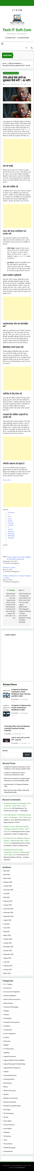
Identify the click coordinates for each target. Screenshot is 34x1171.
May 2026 (7, 871)
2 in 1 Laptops (8, 984)
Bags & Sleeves (8, 1003)
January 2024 (8, 943)
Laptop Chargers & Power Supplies (14, 1060)
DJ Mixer (6, 1037)
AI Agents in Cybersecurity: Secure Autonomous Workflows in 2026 (21, 708)
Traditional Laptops (9, 1147)
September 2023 (9, 954)
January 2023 (8, 969)
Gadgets (6, 1045)
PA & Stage (7, 1109)
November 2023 (8, 947)
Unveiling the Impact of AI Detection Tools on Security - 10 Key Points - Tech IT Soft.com (17, 805)
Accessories (7, 988)
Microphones (8, 1083)
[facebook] (13, 10)
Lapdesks (7, 1052)
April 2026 (7, 874)
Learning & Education (10, 1075)
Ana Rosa (7, 84)
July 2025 (6, 893)
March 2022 (7, 973)
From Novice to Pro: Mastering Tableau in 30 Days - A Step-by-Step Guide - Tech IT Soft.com (17, 840)
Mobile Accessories (10, 1090)
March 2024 (7, 935)
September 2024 (9, 916)
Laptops (6, 1071)
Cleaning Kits (8, 1018)
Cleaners (6, 1014)
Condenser (7, 1026)
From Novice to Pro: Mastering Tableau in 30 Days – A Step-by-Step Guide (16, 857)
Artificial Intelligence (11, 73)
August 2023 (7, 958)
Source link (7, 480)
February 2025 (8, 901)
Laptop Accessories (10, 1056)
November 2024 (8, 912)
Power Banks (8, 1121)
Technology (7, 1136)
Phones (6, 1117)
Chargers (6, 1011)
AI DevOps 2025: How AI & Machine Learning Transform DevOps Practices (17, 728)
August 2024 (7, 920)
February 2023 (8, 966)
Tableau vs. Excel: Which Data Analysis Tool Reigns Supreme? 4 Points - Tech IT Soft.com (16, 829)
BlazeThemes (21, 1167)
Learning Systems (9, 1079)
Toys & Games (8, 1144)
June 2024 (7, 928)
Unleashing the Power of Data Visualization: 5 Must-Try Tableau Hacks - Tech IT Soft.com (17, 852)
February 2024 (8, 939)
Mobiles (6, 1094)
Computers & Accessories (12, 1022)
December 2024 (8, 909)
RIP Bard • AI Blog (9, 567)
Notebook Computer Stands (12, 1106)
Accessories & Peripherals (12, 992)
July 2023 (6, 962)
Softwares (7, 1132)
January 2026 (8, 886)
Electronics (7, 1041)
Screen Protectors (9, 1125)
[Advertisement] (17, 151)
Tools (5, 1140)
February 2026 (8, 882)
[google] (19, 10)
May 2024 (7, 931)
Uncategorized (8, 1151)
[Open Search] (26, 48)
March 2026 (7, 878)
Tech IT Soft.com (17, 30)
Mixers (6, 1087)
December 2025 (8, 890)
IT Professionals (9, 1049)
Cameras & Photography (11, 1007)
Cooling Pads (8, 1030)
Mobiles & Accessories (11, 1098)
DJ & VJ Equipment (9, 1033)
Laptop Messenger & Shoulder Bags (14, 1064)
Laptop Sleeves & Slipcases (12, 1068)
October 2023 (8, 950)
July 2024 (6, 924)
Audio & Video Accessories (12, 999)
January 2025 (8, 905)
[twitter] (17, 10)
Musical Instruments (10, 1102)
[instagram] (15, 10)
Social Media (8, 1128)
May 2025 (7, 897)
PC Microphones (9, 1113)
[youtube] (21, 10)
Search (5, 751)
